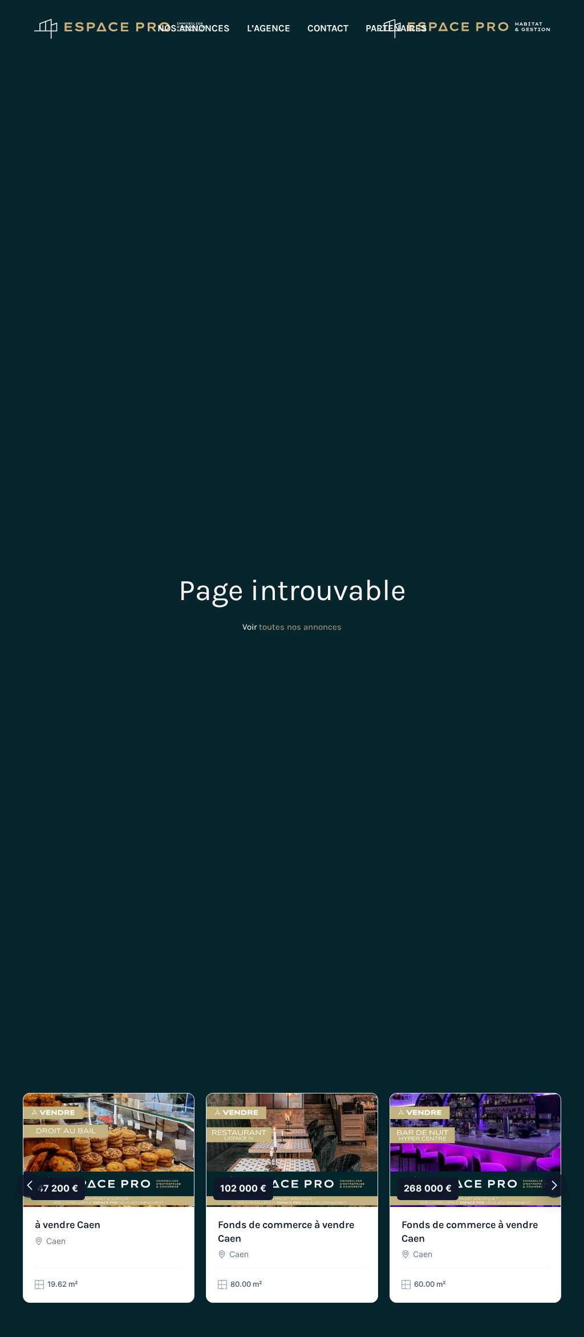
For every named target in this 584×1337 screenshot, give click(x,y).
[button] (29, 1185)
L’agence (268, 28)
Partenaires (396, 28)
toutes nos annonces (300, 627)
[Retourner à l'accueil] (119, 28)
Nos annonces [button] (193, 28)
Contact (327, 28)
